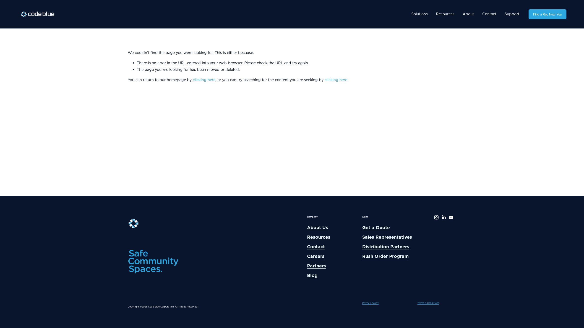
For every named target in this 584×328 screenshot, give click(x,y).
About (468, 14)
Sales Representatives (387, 237)
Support (512, 14)
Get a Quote (376, 227)
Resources (445, 14)
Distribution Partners (385, 246)
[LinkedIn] (443, 217)
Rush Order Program (385, 256)
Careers (315, 256)
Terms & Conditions (428, 303)
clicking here (204, 80)
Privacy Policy (370, 303)
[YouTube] (451, 217)
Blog (312, 275)
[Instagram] (436, 217)
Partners (316, 266)
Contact (489, 14)
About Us (317, 227)
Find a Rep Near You (547, 14)
